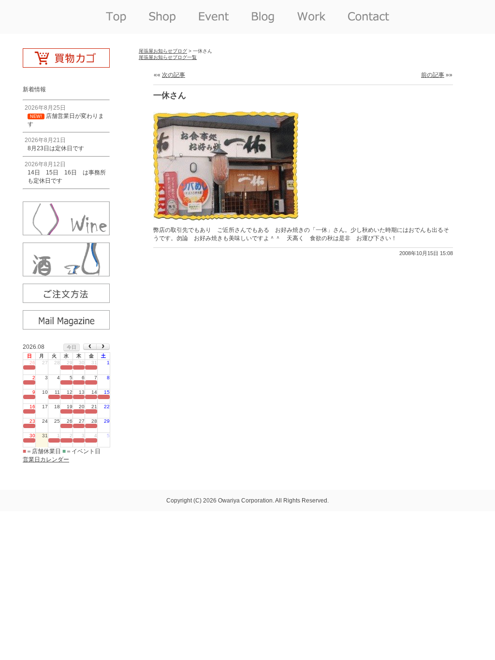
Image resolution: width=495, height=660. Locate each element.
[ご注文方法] (66, 299)
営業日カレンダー (46, 459)
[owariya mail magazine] (66, 326)
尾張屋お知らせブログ (163, 51)
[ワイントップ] (66, 232)
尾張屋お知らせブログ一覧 (168, 57)
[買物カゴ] (66, 64)
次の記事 (173, 75)
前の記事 (432, 75)
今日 (71, 347)
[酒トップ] (66, 273)
